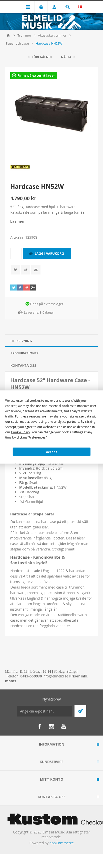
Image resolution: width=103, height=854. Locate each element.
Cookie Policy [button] (20, 432)
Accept (51, 452)
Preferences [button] (37, 437)
